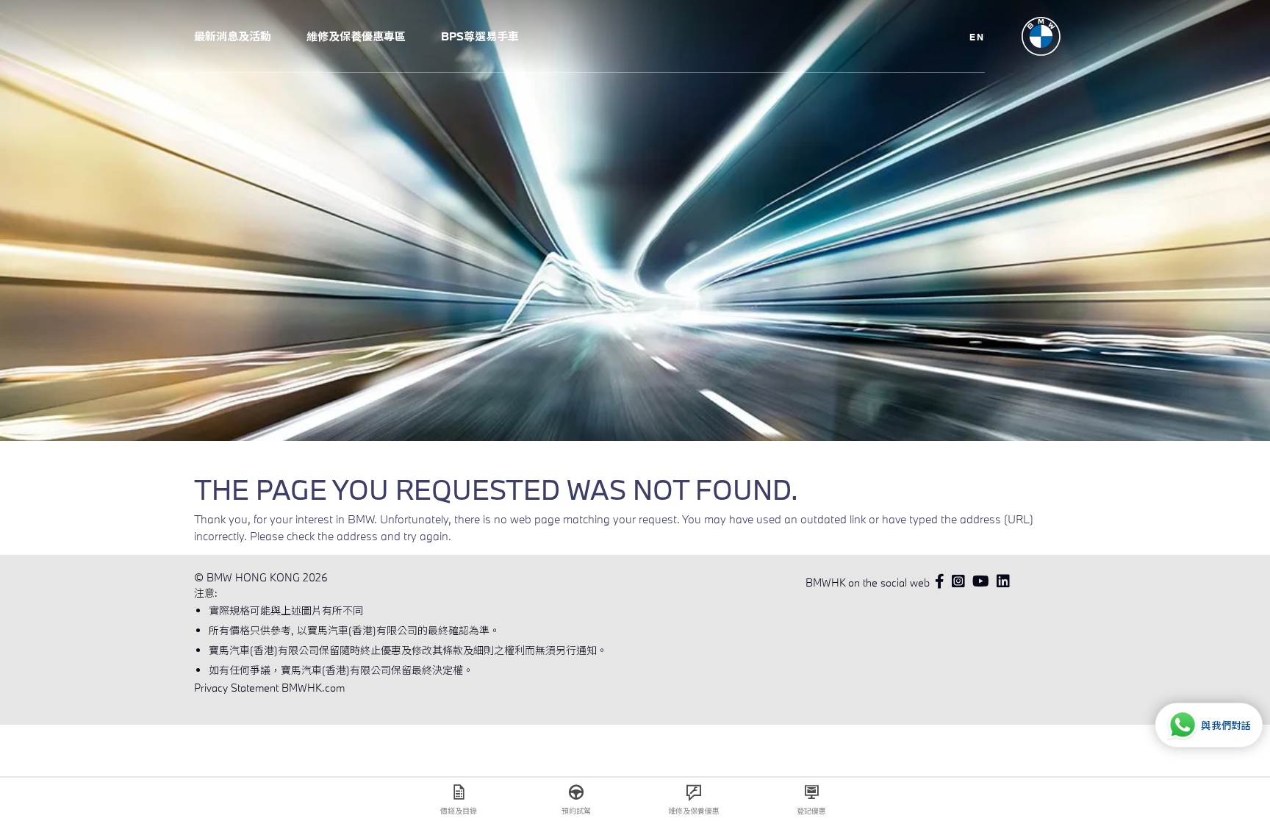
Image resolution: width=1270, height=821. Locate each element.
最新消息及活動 (232, 36)
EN (977, 37)
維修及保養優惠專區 (356, 36)
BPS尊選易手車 (480, 36)
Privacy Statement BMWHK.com (269, 688)
